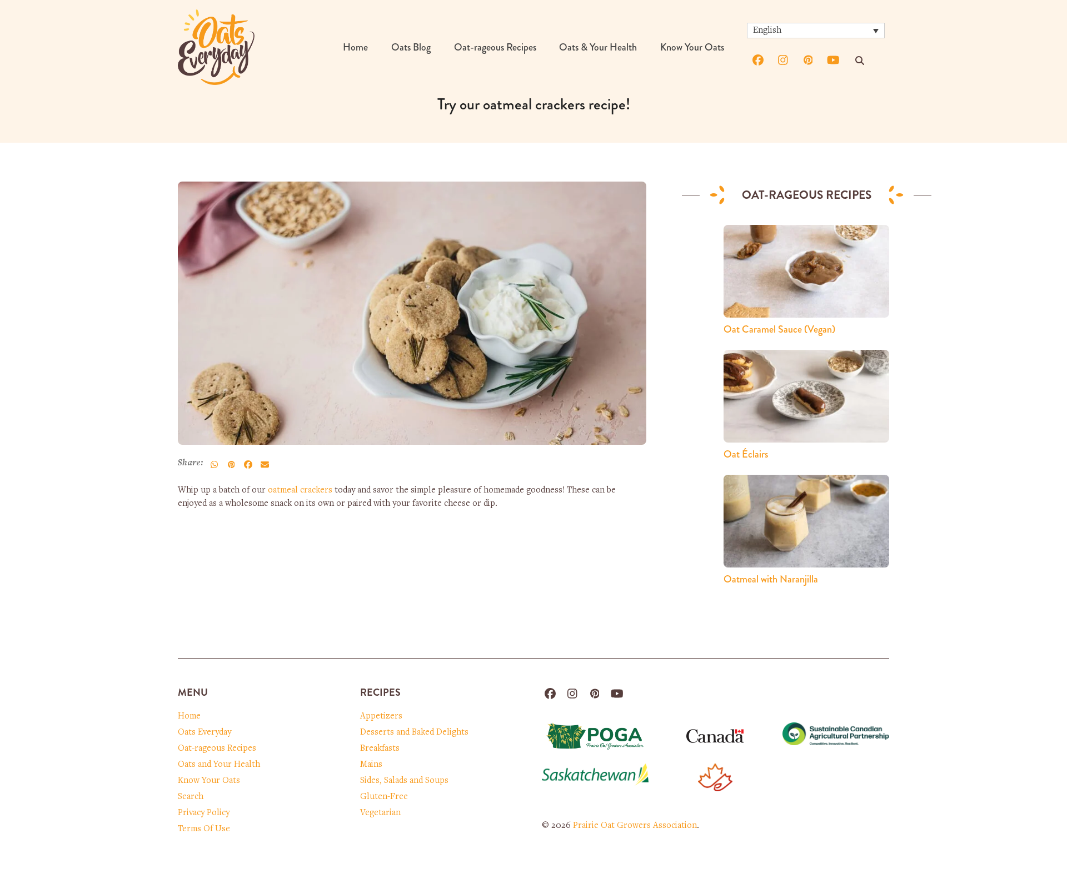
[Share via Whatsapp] (214, 464)
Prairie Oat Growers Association (635, 825)
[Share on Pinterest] (231, 464)
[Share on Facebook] (248, 464)
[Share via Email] (264, 464)
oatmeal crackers (300, 490)
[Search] (859, 60)
